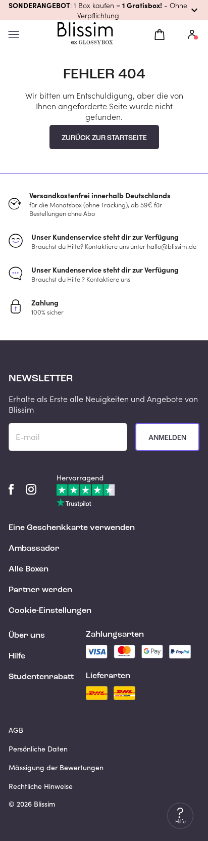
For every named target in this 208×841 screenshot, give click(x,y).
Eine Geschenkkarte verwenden (72, 528)
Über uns (27, 636)
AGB (16, 730)
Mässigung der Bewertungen (56, 767)
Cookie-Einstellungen (50, 611)
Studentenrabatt (41, 677)
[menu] (13, 35)
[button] (104, 10)
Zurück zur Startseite (104, 138)
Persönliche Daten (38, 749)
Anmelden (167, 437)
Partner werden (40, 590)
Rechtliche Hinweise (41, 786)
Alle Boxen (28, 569)
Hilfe (17, 656)
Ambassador (34, 549)
